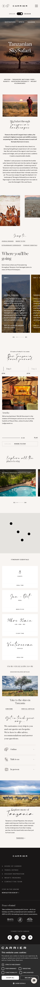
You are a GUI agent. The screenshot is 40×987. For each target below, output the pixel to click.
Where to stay (20, 241)
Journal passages (8, 241)
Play (36, 437)
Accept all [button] (10, 978)
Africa (21, 22)
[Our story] (3, 6)
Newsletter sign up (10, 892)
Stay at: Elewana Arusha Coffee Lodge (14, 326)
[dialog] (20, 965)
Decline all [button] (29, 978)
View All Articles (27, 709)
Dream (12, 14)
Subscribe (9, 709)
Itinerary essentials (30, 245)
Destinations (10, 22)
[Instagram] (16, 939)
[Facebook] (10, 939)
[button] (20, 983)
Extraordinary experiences (11, 245)
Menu (36, 6)
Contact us (7, 5)
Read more (19, 960)
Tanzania (31, 22)
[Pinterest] (30, 939)
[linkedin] (23, 939)
